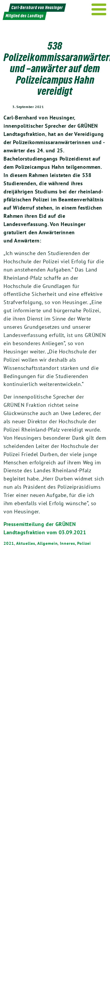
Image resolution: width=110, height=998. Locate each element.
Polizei (84, 543)
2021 (9, 543)
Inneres (67, 543)
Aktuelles (25, 543)
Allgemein (47, 543)
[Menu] (99, 9)
